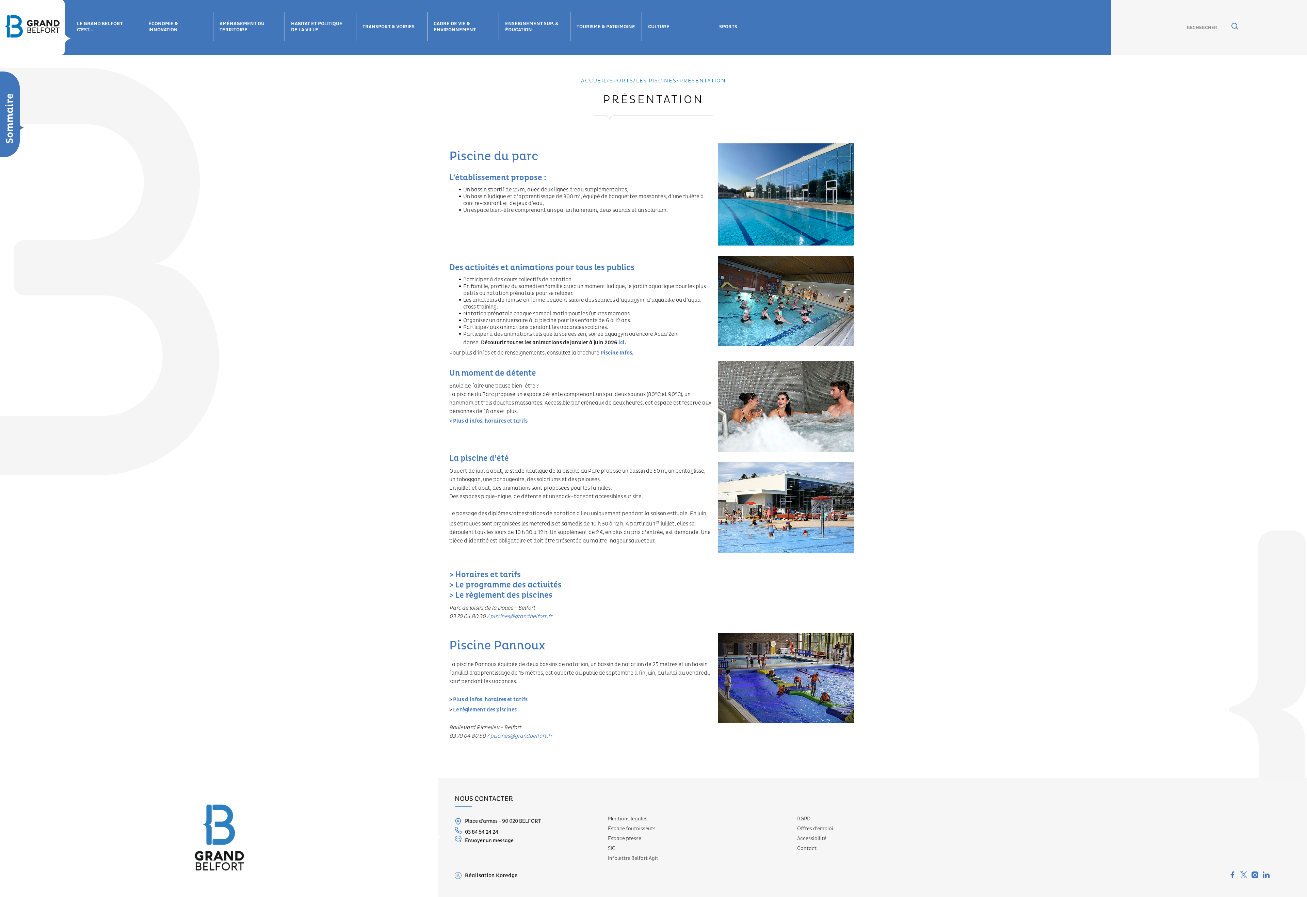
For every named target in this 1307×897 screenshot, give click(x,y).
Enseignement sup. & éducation (532, 27)
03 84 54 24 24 (481, 832)
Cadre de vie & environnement (455, 27)
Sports (728, 27)
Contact (807, 848)
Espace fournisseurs (632, 828)
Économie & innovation (163, 27)
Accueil (594, 80)
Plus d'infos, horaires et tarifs (490, 699)
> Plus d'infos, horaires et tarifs (488, 421)
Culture (658, 27)
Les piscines (656, 80)
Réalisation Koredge (491, 875)
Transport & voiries (388, 27)
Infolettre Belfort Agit (633, 858)
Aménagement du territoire (242, 27)
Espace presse (624, 838)
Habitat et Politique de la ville (316, 27)
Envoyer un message (489, 840)
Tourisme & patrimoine (606, 27)
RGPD (803, 819)
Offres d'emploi (815, 828)
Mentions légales (627, 819)
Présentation (702, 80)
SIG (611, 848)
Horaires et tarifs (488, 575)
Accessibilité (811, 838)
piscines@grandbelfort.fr (521, 736)
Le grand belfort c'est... (100, 27)
